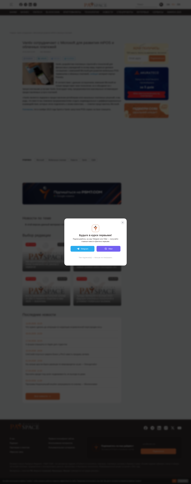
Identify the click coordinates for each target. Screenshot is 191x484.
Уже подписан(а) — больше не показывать (95, 258)
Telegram (84, 249)
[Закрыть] (123, 222)
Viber (110, 249)
